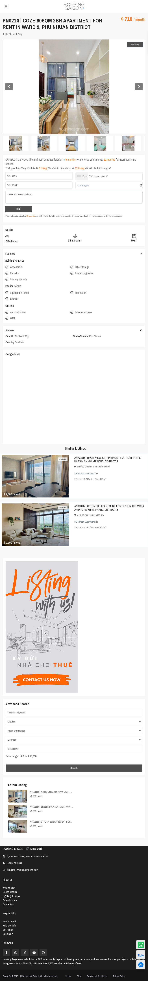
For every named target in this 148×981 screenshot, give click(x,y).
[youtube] (34, 952)
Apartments (90, 473)
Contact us (8, 904)
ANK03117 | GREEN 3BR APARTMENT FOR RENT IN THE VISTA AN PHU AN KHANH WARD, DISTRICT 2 (109, 508)
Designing (8, 934)
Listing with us (10, 892)
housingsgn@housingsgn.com (22, 869)
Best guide (8, 929)
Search (74, 768)
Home (68, 976)
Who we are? (9, 887)
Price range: (12, 756)
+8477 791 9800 (14, 863)
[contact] (140, 964)
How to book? (9, 921)
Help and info (9, 925)
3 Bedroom (79, 473)
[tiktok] (25, 952)
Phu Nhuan (95, 336)
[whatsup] (15, 952)
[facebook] (6, 952)
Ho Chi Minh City (13, 34)
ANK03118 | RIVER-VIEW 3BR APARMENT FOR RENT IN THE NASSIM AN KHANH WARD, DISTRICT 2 (107, 459)
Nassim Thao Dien (85, 466)
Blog (79, 976)
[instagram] (43, 952)
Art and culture (10, 900)
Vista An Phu (82, 514)
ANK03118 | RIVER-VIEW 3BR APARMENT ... (51, 791)
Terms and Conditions (97, 976)
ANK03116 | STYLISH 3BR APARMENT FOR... (51, 821)
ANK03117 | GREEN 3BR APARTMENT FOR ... (51, 806)
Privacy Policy (119, 976)
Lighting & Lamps (11, 896)
